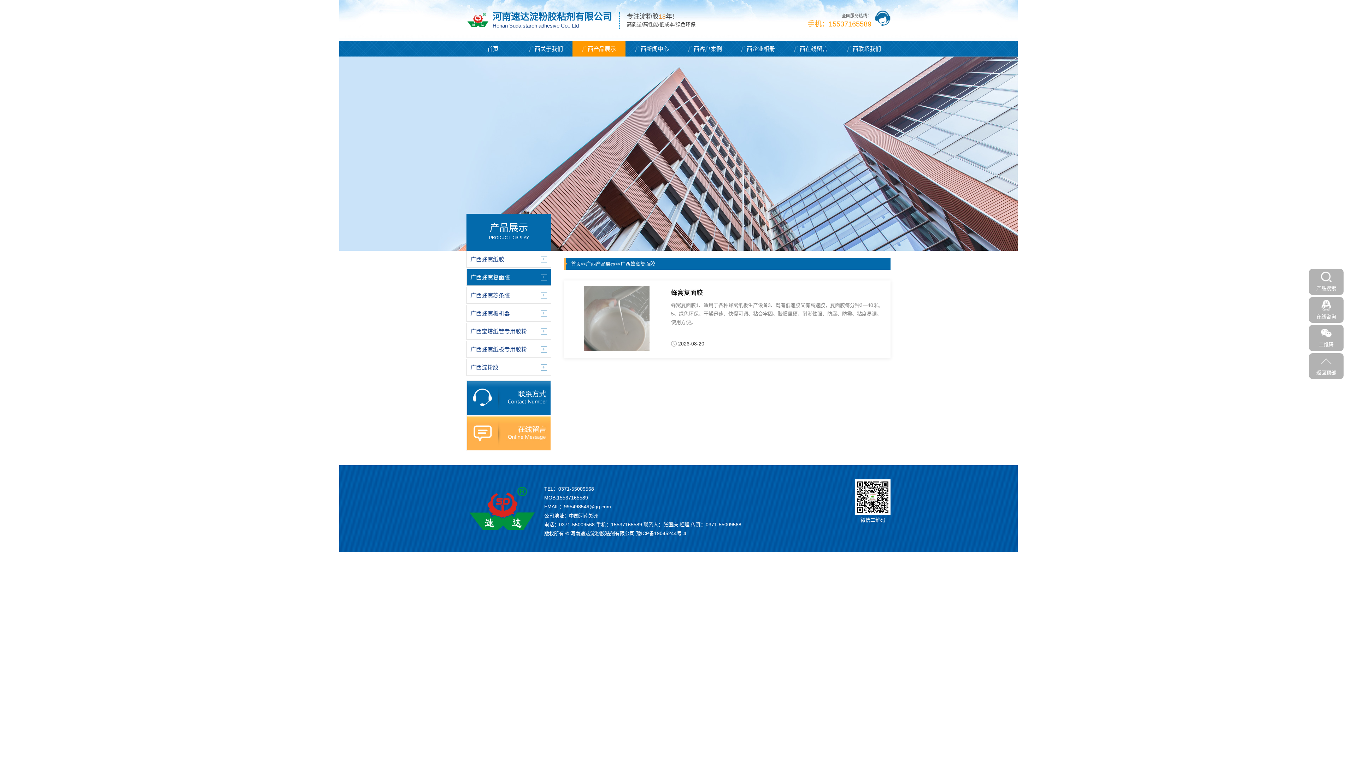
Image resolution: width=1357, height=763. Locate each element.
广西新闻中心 (652, 49)
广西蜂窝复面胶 (638, 264)
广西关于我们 (546, 49)
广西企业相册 (758, 49)
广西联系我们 (864, 49)
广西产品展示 (599, 49)
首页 (493, 49)
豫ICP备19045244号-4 (661, 533)
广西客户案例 (705, 49)
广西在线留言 (811, 49)
